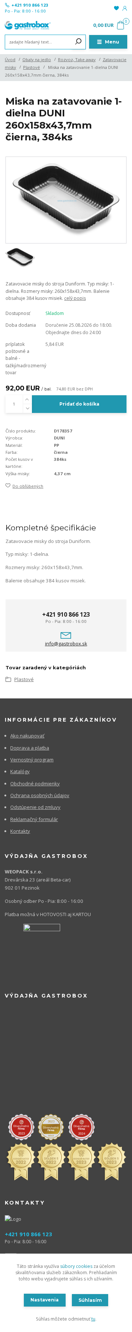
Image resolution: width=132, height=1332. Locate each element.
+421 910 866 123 (29, 5)
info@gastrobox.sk (66, 644)
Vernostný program (32, 759)
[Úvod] (28, 25)
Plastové (31, 67)
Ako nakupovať (27, 735)
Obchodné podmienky (35, 783)
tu (93, 1319)
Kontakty (20, 831)
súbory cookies (76, 1266)
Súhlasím (90, 1300)
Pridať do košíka (79, 404)
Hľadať (78, 42)
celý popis (75, 298)
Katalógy (20, 771)
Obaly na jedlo (36, 59)
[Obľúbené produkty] (116, 8)
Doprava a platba (29, 747)
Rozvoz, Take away (77, 59)
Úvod (10, 59)
